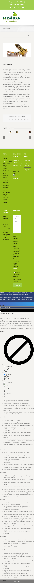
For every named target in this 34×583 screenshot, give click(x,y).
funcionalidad (9, 382)
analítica (8, 386)
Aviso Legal (27, 160)
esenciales (8, 374)
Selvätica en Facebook (16, 161)
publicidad (8, 393)
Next (29, 36)
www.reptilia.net (17, 165)
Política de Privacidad (27, 164)
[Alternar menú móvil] (30, 12)
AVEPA (4, 161)
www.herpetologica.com (17, 164)
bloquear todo (9, 366)
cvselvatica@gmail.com (17, 4)
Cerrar (1, 305)
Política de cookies (27, 170)
